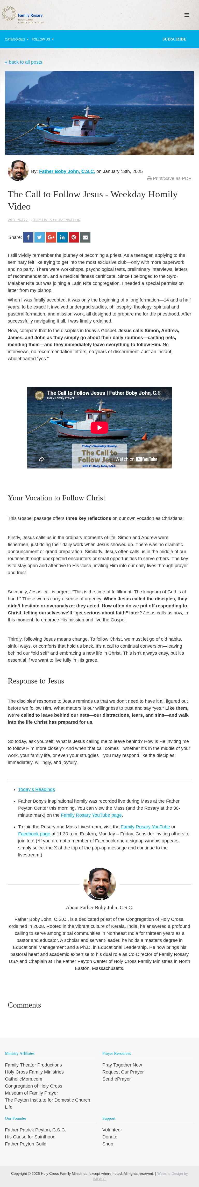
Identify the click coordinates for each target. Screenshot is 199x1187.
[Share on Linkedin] (62, 237)
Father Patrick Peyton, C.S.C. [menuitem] (35, 1129)
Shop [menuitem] (107, 1143)
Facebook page (34, 833)
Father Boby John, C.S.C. (67, 171)
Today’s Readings (36, 789)
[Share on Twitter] (39, 237)
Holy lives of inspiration (56, 220)
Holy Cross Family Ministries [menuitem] (34, 1072)
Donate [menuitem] (109, 1136)
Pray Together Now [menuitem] (122, 1065)
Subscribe (174, 39)
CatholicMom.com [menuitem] (23, 1079)
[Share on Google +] (51, 237)
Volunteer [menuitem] (112, 1129)
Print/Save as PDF (171, 178)
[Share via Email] (85, 237)
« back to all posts (23, 62)
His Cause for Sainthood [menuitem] (30, 1136)
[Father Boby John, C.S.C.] (18, 170)
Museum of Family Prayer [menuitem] (31, 1093)
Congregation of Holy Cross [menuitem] (33, 1086)
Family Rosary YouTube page (91, 815)
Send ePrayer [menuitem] (116, 1079)
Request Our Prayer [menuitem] (123, 1072)
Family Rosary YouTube (145, 826)
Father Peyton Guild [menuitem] (25, 1143)
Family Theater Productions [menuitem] (33, 1065)
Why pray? (18, 220)
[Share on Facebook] (28, 237)
